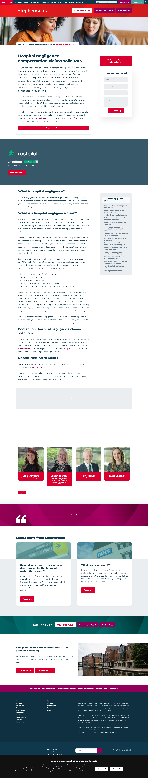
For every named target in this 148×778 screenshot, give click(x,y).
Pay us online (138, 2)
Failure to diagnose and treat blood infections (115, 248)
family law (86, 708)
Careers (71, 2)
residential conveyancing (103, 708)
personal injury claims (119, 705)
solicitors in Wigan (115, 703)
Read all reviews (16, 172)
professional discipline (117, 708)
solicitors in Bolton (113, 701)
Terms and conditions (53, 749)
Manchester (51, 705)
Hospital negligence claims (66, 44)
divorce (91, 708)
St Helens (50, 708)
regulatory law (92, 710)
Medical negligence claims (43, 44)
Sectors (26, 2)
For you (9, 2)
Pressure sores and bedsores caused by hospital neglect (115, 244)
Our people (45, 2)
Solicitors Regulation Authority (111, 720)
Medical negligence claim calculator (116, 61)
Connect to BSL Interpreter (107, 2)
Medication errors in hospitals (115, 215)
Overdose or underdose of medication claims (114, 257)
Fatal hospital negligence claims (114, 267)
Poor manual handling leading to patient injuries (116, 234)
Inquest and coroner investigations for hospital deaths (114, 229)
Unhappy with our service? (55, 754)
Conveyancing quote (86, 688)
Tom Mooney (88, 476)
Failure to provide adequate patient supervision (115, 219)
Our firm (53, 2)
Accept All (102, 769)
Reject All (116, 769)
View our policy (114, 732)
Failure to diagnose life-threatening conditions (113, 253)
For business (18, 2)
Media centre (62, 2)
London (50, 703)
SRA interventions (49, 688)
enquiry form (72, 118)
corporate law (84, 710)
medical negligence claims (104, 705)
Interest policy (51, 752)
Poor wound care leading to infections (115, 239)
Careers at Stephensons (67, 688)
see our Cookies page (45, 771)
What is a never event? (95, 565)
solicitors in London (90, 703)
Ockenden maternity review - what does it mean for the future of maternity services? (42, 568)
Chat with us (124, 10)
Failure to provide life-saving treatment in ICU (115, 223)
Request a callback (104, 10)
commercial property (105, 710)
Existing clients (124, 2)
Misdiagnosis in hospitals (113, 271)
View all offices (25, 671)
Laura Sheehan (117, 476)
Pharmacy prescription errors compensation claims (115, 262)
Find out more (38, 367)
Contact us (79, 2)
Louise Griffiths (30, 476)
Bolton (49, 701)
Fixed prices (35, 2)
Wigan (49, 710)
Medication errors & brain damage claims (114, 211)
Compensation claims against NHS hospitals (115, 206)
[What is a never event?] (104, 550)
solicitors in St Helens (102, 703)
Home (3, 2)
